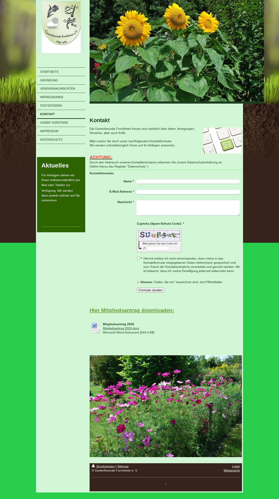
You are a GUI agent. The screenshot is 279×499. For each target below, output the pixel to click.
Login (236, 466)
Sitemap (123, 466)
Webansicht (232, 470)
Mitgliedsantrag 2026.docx (121, 328)
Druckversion (106, 466)
